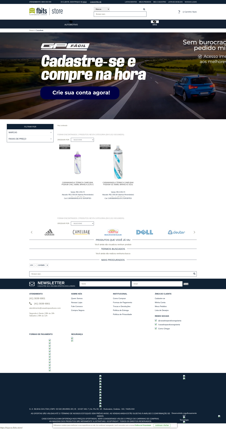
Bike (155, 25)
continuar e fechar (162, 425)
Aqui (85, 2)
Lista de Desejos (175, 2)
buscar (144, 9)
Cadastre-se (95, 2)
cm (31, 265)
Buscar (194, 273)
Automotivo (71, 25)
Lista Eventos (131, 2)
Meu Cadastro (159, 2)
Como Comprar (119, 298)
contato (41, 265)
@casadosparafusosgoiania (169, 321)
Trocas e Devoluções (121, 306)
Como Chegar (164, 329)
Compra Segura (77, 310)
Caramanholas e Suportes (79, 198)
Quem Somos (77, 298)
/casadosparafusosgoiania (169, 324)
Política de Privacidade (143, 425)
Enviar (185, 284)
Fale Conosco (77, 306)
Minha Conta (160, 302)
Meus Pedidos (145, 2)
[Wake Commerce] (184, 422)
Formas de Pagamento (122, 302)
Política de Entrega (121, 310)
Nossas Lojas (191, 2)
